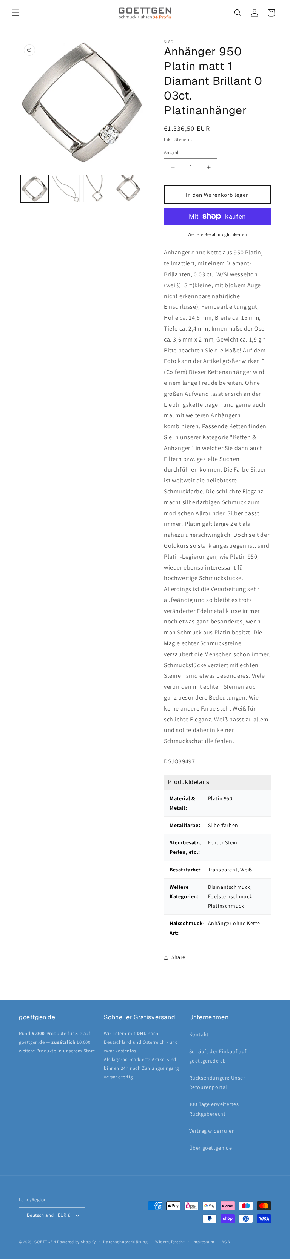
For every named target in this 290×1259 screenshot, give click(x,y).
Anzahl (171, 152)
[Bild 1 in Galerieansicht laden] (34, 188)
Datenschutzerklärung (125, 1241)
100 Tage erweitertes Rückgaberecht (214, 1109)
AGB (226, 1241)
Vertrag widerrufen (212, 1130)
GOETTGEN (45, 1241)
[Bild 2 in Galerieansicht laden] (66, 188)
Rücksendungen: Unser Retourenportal (217, 1082)
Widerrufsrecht (170, 1241)
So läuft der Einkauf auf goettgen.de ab (218, 1056)
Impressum (203, 1241)
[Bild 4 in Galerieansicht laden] (128, 188)
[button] (16, 13)
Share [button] (178, 957)
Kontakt (199, 1034)
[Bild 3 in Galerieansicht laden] (97, 188)
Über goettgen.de (210, 1147)
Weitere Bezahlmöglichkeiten (217, 234)
